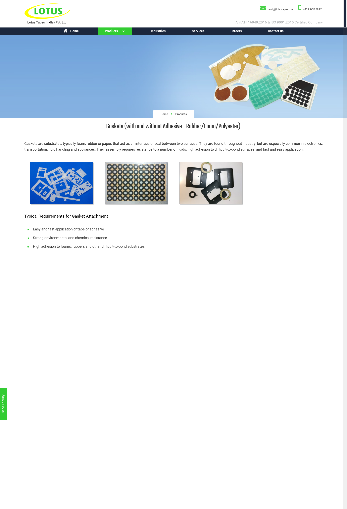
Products (111, 31)
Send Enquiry (3, 403)
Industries (158, 31)
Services (198, 31)
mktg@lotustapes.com (281, 9)
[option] (173, 76)
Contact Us (276, 31)
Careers (236, 31)
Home (74, 31)
